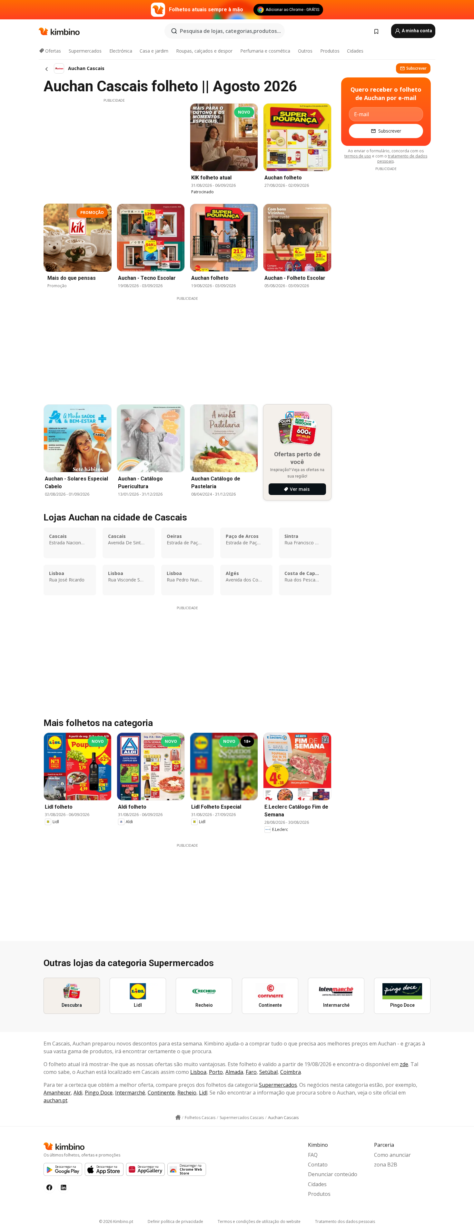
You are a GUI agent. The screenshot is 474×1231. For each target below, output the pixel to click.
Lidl (203, 1092)
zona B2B (385, 1164)
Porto (216, 1071)
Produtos (330, 51)
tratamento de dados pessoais (402, 158)
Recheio (186, 1092)
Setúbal (268, 1071)
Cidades (355, 51)
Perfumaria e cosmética (265, 51)
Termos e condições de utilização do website (259, 1221)
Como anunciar (392, 1154)
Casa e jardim (154, 51)
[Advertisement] (114, 148)
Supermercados (85, 51)
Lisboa (198, 1071)
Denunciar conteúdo (332, 1174)
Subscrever (416, 68)
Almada (234, 1071)
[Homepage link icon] (178, 1117)
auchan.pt (55, 1100)
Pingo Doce (99, 1092)
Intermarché (130, 1092)
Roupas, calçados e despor (204, 51)
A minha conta (416, 30)
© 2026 (116, 1221)
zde (404, 1064)
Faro (251, 1071)
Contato (318, 1164)
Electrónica (120, 51)
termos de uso (357, 156)
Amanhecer (57, 1092)
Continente (161, 1092)
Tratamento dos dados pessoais (345, 1221)
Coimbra (290, 1071)
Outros (305, 51)
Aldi (78, 1092)
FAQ (313, 1154)
